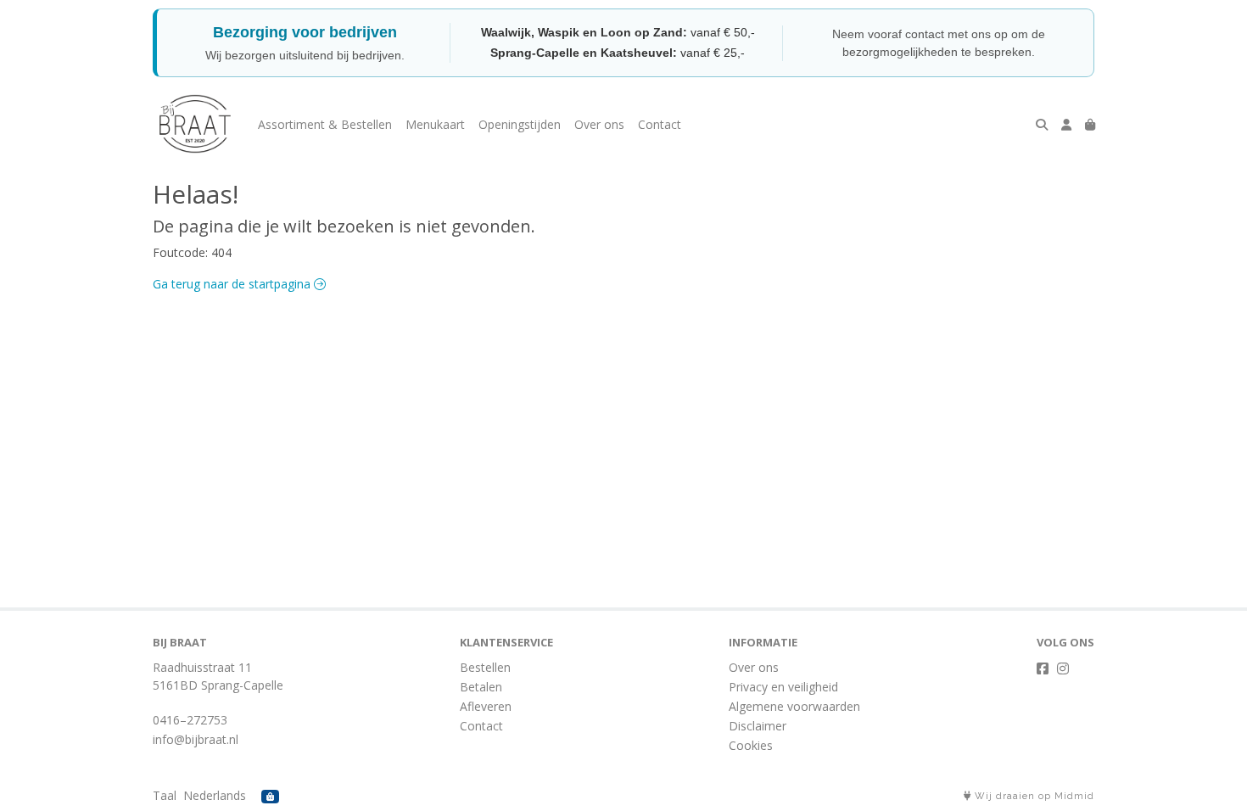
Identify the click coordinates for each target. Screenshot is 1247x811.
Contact (659, 124)
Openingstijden (519, 124)
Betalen (481, 687)
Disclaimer (757, 726)
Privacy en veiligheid (783, 687)
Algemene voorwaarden (794, 706)
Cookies (751, 745)
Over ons (599, 124)
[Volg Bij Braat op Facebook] (1042, 668)
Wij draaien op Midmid (1032, 796)
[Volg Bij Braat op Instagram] (1063, 668)
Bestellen (485, 667)
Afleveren (486, 706)
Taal (164, 795)
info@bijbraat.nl (195, 739)
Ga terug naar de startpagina (233, 284)
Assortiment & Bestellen (325, 124)
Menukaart (435, 124)
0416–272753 (190, 720)
